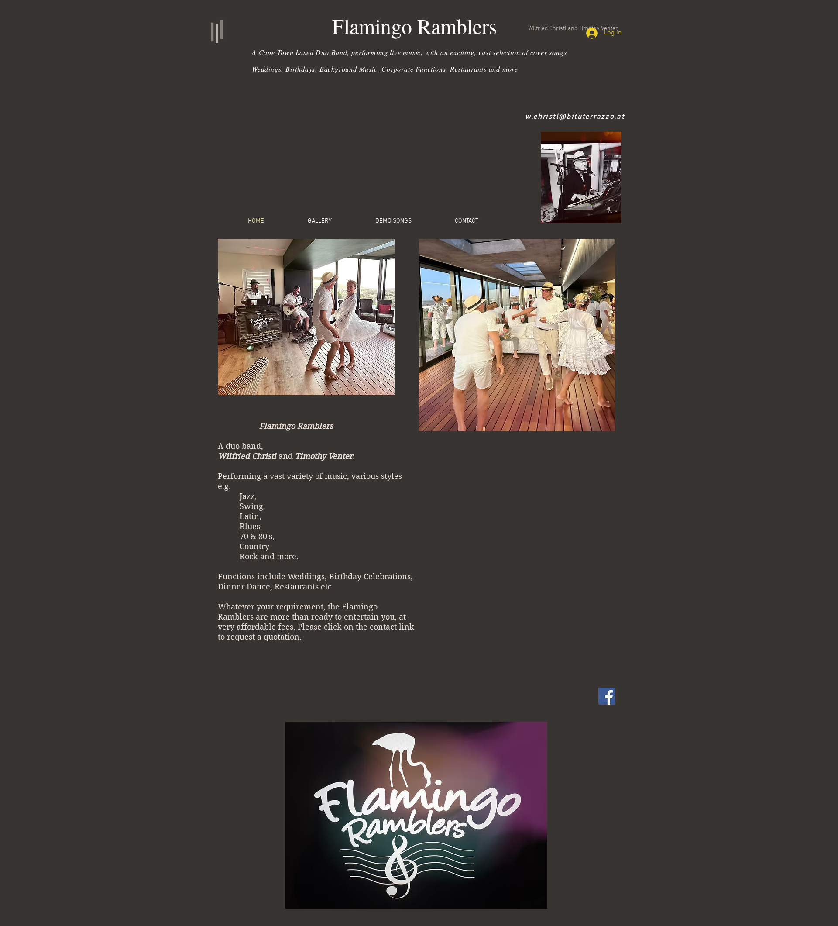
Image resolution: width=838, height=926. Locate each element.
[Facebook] (606, 696)
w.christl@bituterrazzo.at (575, 116)
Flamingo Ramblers (414, 26)
